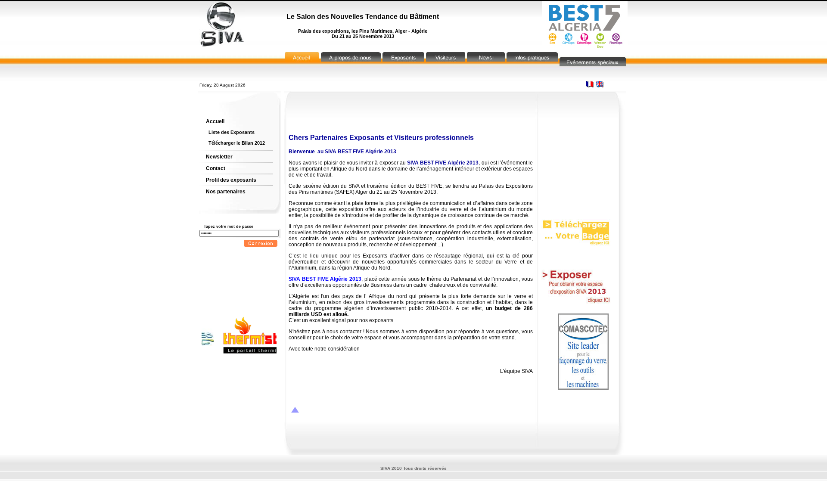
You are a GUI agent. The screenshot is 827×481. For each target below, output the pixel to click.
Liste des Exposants (231, 132)
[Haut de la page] (295, 410)
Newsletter (219, 157)
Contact (215, 168)
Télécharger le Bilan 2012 (236, 143)
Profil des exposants (231, 180)
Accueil (215, 121)
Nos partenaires (226, 192)
